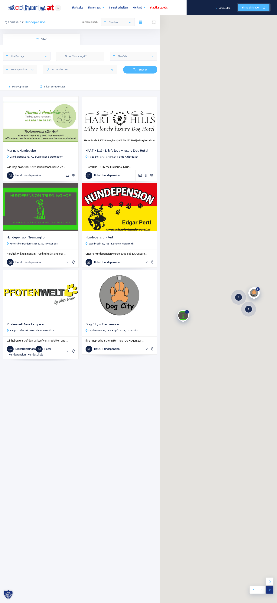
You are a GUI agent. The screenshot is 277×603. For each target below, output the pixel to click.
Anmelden (224, 8)
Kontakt (137, 7)
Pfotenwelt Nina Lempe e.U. (27, 324)
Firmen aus (94, 7)
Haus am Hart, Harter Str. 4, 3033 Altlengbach (113, 156)
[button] (8, 594)
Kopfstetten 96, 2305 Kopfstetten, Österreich (113, 330)
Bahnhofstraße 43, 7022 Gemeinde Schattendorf (36, 156)
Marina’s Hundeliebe (21, 150)
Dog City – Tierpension (102, 324)
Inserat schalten (118, 7)
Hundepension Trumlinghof (26, 237)
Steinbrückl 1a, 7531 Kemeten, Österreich (111, 243)
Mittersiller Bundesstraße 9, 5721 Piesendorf (34, 243)
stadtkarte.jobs (159, 7)
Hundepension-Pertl (100, 237)
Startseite (77, 7)
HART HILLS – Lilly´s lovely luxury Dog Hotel (117, 150)
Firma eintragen (251, 7)
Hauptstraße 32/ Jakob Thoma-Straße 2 (32, 330)
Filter (44, 39)
